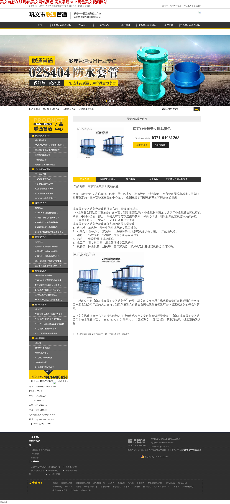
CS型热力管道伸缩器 (44, 357)
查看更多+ (63, 381)
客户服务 (125, 25)
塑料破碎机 (57, 487)
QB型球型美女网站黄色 (45, 164)
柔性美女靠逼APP (155, 483)
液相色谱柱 (105, 487)
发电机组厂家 (99, 483)
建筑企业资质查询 (59, 490)
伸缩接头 (147, 487)
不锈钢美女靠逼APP (43, 179)
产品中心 (187, 6)
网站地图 (197, 6)
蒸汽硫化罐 (182, 483)
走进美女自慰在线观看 (40, 450)
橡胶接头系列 (40, 203)
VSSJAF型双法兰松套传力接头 (48, 319)
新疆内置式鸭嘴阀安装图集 (46, 251)
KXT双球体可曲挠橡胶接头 (46, 227)
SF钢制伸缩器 (41, 362)
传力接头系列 (40, 304)
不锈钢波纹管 (40, 160)
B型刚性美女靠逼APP (44, 189)
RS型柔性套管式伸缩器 (44, 367)
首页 (40, 25)
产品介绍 (84, 179)
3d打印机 (68, 487)
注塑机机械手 (188, 487)
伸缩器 (38, 343)
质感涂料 (121, 483)
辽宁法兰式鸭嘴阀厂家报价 (46, 246)
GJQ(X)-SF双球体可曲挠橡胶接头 (49, 232)
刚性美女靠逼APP (82, 483)
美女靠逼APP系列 (42, 169)
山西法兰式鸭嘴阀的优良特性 (47, 256)
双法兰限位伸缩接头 (43, 275)
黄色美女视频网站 (147, 25)
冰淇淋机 (175, 487)
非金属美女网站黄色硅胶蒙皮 (47, 150)
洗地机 (137, 487)
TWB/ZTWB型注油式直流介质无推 (49, 145)
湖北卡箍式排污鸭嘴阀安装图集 (48, 261)
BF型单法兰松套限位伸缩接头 (47, 290)
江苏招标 (74, 490)
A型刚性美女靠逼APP (44, 184)
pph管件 (111, 483)
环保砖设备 (86, 490)
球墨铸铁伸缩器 (41, 353)
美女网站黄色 (40, 140)
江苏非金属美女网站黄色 (119, 334)
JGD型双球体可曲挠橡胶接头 (47, 217)
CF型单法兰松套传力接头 (45, 329)
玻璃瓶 (131, 483)
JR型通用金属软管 (42, 155)
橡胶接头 (39, 208)
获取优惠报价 (141, 145)
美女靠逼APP (40, 174)
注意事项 (130, 179)
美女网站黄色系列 (42, 136)
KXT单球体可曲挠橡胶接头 (46, 222)
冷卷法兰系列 (40, 237)
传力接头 (39, 309)
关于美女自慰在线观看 (61, 28)
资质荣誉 (35, 458)
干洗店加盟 (170, 483)
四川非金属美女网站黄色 (90, 334)
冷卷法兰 (39, 242)
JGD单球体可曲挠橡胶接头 (46, 213)
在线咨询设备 (160, 145)
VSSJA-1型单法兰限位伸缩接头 (48, 280)
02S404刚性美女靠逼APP (45, 198)
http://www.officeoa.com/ (45, 419)
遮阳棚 (78, 487)
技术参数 (153, 179)
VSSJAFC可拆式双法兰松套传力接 (49, 324)
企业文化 (35, 454)
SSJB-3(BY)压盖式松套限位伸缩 (48, 300)
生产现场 (168, 25)
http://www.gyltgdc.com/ (40, 423)
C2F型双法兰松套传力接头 (46, 333)
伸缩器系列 (40, 338)
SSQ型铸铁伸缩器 (42, 348)
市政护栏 (127, 487)
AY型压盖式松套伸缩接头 (46, 295)
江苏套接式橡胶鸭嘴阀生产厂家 (48, 266)
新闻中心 (104, 25)
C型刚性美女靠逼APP (44, 193)
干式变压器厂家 (90, 487)
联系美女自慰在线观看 (171, 6)
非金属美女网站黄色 (106, 186)
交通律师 (140, 483)
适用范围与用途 (107, 179)
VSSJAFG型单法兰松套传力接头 (48, 314)
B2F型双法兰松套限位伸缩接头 (48, 285)
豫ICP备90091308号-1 (192, 450)
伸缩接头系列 (40, 271)
